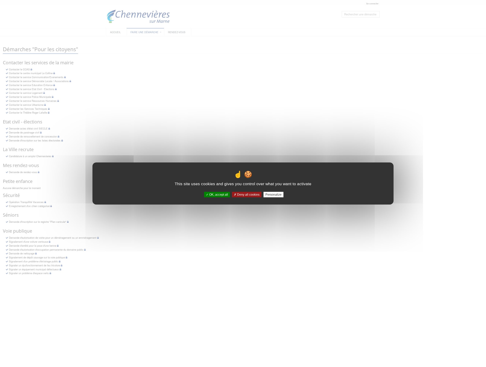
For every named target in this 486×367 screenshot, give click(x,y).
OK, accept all (218, 194)
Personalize (273, 194)
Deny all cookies (248, 194)
